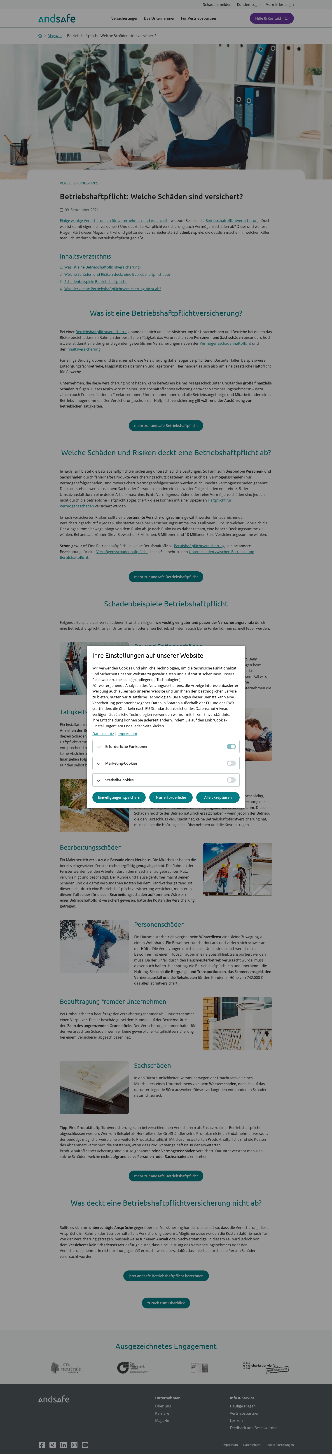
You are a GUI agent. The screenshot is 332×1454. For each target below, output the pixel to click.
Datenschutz (103, 733)
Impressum (127, 733)
